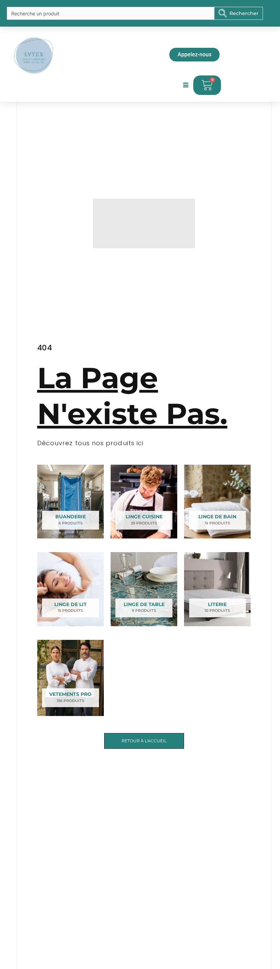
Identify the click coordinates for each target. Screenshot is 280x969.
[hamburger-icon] (185, 85)
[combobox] (110, 13)
